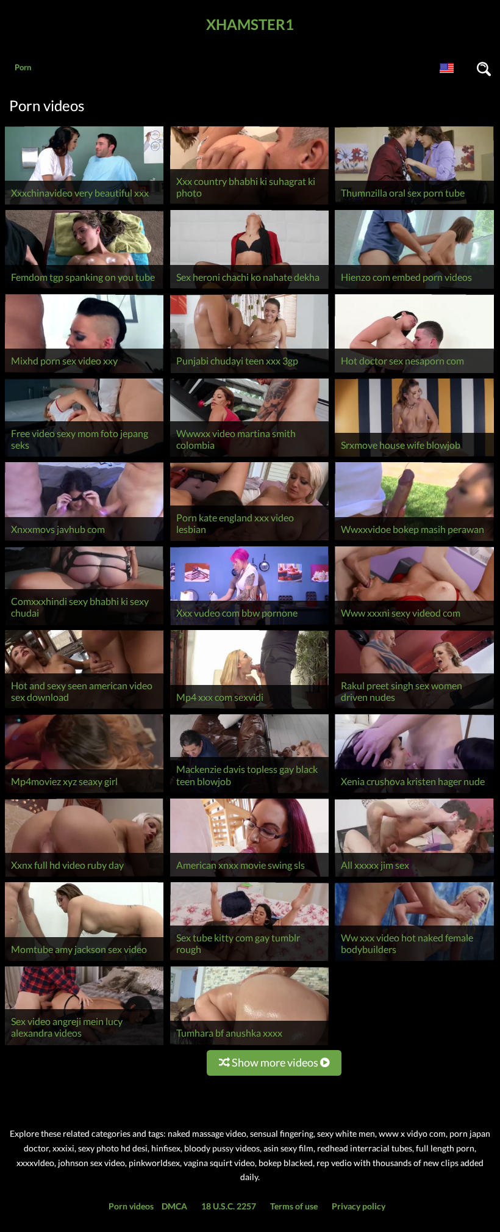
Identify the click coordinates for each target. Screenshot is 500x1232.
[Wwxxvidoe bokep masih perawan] (414, 540)
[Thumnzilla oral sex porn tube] (414, 204)
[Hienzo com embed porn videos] (414, 288)
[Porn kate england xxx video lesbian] (249, 540)
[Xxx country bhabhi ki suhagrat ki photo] (249, 204)
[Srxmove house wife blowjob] (414, 456)
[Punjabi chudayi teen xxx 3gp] (249, 373)
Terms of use (294, 1206)
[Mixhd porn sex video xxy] (84, 373)
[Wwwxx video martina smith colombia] (249, 456)
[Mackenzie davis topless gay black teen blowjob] (249, 793)
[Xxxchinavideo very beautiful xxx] (84, 204)
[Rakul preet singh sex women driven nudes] (414, 708)
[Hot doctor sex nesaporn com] (414, 373)
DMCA (174, 1206)
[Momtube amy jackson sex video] (84, 960)
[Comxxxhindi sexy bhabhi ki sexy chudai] (84, 625)
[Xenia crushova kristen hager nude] (414, 793)
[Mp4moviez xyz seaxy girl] (84, 793)
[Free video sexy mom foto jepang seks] (84, 456)
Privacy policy (358, 1206)
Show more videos (275, 1062)
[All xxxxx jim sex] (414, 876)
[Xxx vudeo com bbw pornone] (249, 625)
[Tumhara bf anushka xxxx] (249, 1045)
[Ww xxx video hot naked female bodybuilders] (414, 960)
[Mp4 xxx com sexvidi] (249, 708)
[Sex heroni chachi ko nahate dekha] (249, 288)
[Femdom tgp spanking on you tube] (84, 288)
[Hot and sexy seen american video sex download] (84, 708)
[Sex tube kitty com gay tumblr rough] (249, 960)
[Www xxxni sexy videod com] (414, 625)
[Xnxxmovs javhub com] (84, 540)
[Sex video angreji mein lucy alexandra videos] (84, 1045)
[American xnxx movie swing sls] (249, 876)
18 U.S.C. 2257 (228, 1206)
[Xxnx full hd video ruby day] (84, 876)
